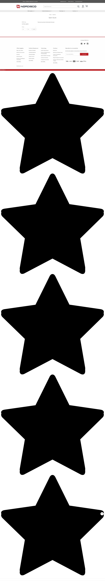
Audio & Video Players (45, 50)
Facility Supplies (31, 58)
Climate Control (31, 56)
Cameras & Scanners (44, 57)
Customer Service (78, 1)
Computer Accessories (45, 59)
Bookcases (55, 50)
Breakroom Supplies (32, 50)
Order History (71, 1)
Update (34, 29)
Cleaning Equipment (32, 52)
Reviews (2, 69)
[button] (29, 27)
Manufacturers (63, 1)
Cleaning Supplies (32, 54)
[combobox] (61, 6)
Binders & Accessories (20, 52)
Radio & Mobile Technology (45, 55)
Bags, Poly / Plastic (20, 50)
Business (18, 54)
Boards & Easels (19, 56)
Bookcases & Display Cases (58, 52)
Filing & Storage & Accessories (58, 57)
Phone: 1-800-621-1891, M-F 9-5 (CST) (30, 1)
